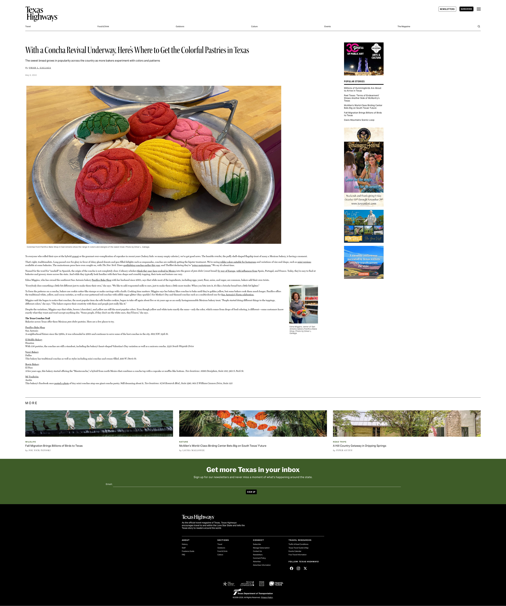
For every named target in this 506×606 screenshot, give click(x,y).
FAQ (183, 555)
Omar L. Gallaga (40, 68)
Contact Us (257, 551)
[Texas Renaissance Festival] (364, 205)
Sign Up (251, 492)
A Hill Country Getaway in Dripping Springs (359, 445)
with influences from (246, 270)
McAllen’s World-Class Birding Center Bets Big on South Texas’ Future (363, 106)
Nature (183, 442)
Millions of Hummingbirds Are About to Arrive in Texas (362, 89)
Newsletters (447, 9)
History (185, 544)
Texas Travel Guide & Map (298, 548)
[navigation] (479, 9)
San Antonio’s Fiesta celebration (237, 294)
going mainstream (201, 265)
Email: (109, 484)
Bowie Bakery (32, 364)
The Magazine (404, 26)
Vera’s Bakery (32, 352)
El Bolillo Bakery (33, 339)
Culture (254, 26)
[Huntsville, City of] (364, 241)
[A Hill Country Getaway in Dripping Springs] (407, 435)
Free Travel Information (297, 555)
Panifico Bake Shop (101, 280)
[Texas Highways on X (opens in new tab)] (305, 568)
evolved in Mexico (167, 270)
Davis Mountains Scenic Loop (359, 120)
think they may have (147, 270)
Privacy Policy (267, 597)
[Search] (479, 26)
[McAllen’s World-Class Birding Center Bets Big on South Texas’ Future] (253, 435)
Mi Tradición (32, 376)
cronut (75, 256)
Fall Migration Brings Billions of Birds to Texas (363, 114)
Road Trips (339, 442)
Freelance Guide (188, 551)
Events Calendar (295, 551)
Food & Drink (103, 26)
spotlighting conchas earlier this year (141, 265)
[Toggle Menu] (479, 9)
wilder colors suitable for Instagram (238, 262)
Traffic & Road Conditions (298, 544)
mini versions (304, 262)
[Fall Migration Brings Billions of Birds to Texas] (99, 435)
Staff (184, 548)
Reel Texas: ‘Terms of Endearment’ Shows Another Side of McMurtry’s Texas (362, 98)
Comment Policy (259, 558)
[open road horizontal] (364, 277)
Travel (28, 26)
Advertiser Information (262, 565)
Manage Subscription (261, 548)
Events (327, 26)
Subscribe (466, 9)
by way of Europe (226, 270)
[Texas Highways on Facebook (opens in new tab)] (291, 568)
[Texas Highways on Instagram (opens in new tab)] (298, 568)
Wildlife (30, 442)
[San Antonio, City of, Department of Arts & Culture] (364, 74)
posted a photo (61, 383)
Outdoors (180, 26)
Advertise (257, 561)
